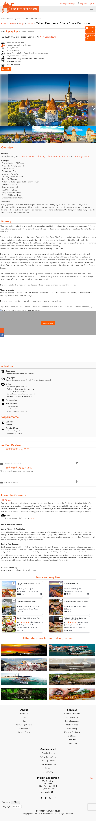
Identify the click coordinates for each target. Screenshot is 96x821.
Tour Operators (48, 760)
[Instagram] (50, 798)
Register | (84, 3)
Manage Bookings (72, 732)
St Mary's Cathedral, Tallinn (39, 156)
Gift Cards (72, 736)
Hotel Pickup (72, 728)
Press (24, 717)
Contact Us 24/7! (48, 792)
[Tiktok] (54, 798)
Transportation (72, 717)
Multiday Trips (72, 725)
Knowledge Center (24, 725)
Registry (72, 740)
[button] (2, 330)
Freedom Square (60, 156)
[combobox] (17, 806)
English (16, 806)
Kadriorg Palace (81, 156)
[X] (46, 798)
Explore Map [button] (48, 323)
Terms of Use (24, 728)
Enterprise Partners (48, 764)
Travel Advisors (48, 753)
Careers (48, 768)
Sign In (91, 3)
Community (48, 772)
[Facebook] (41, 798)
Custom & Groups (72, 713)
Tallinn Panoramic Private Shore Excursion (63, 23)
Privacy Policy (24, 732)
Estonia (14, 23)
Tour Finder (72, 743)
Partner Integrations (48, 757)
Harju (22, 23)
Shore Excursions (72, 721)
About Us (24, 713)
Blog (24, 721)
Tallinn (31, 23)
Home (5, 23)
